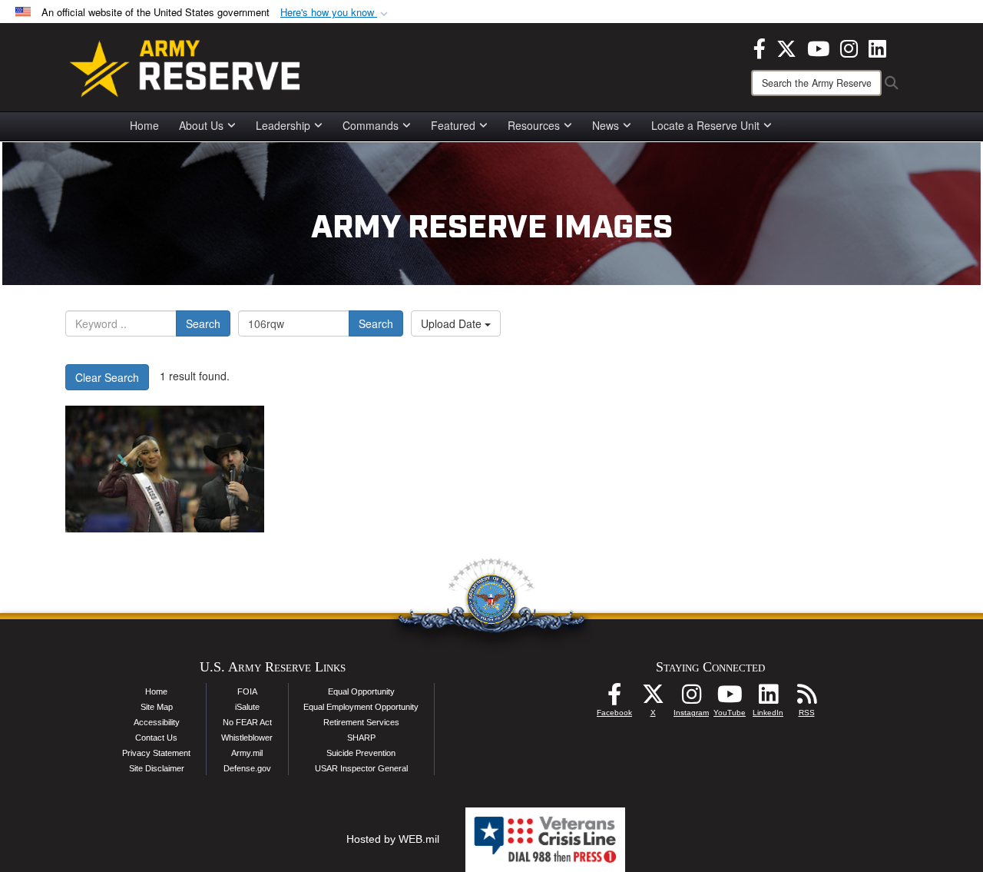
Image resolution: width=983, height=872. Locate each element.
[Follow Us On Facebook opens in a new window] (614, 698)
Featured (453, 125)
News (605, 125)
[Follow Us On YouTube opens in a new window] (729, 698)
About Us (201, 125)
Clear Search (107, 377)
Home (144, 125)
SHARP (361, 737)
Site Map (157, 706)
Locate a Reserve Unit (705, 125)
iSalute (247, 706)
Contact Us (156, 737)
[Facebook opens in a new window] (759, 47)
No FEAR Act (247, 722)
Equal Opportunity (361, 691)
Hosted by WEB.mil (392, 839)
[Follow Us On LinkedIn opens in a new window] (768, 698)
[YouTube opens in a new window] (818, 47)
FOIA (247, 691)
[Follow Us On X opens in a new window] (653, 698)
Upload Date (453, 323)
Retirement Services (361, 722)
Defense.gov (247, 768)
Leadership (283, 125)
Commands (371, 125)
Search (203, 323)
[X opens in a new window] (786, 47)
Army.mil (247, 753)
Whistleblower (247, 737)
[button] (335, 13)
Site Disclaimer (156, 768)
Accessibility (157, 722)
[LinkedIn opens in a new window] (877, 47)
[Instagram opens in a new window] (849, 47)
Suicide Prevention (361, 753)
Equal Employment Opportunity (361, 706)
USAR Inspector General (361, 768)
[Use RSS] (806, 698)
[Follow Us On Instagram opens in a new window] (691, 698)
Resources (534, 125)
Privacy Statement (156, 753)
